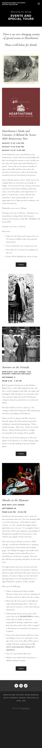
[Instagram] (21, 686)
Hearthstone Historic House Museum (14, 4)
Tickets (21, 264)
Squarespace (25, 708)
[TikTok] (26, 686)
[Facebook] (16, 686)
